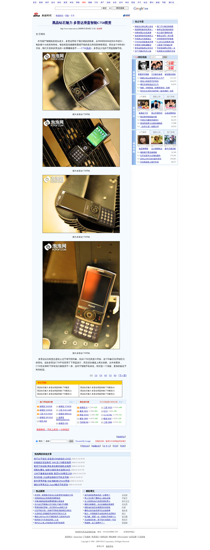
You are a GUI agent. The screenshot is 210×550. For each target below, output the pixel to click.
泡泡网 (99, 29)
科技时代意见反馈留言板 (85, 532)
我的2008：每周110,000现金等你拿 (110, 441)
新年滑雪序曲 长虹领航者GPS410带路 (52, 481)
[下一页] (123, 375)
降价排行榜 (84, 402)
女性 (115, 2)
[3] (100, 375)
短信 (145, 2)
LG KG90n (108, 415)
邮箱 (158, 2)
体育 (47, 2)
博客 (78, 2)
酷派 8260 (107, 419)
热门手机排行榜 (46, 402)
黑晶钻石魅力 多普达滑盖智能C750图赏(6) (97, 394)
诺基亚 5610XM (46, 406)
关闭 (123, 446)
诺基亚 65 (83, 407)
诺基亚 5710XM (65, 406)
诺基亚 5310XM (46, 410)
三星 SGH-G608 (65, 410)
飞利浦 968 (84, 422)
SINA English (123, 537)
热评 (88, 48)
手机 (67, 15)
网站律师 (112, 537)
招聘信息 (104, 537)
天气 (139, 2)
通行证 (171, 2)
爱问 (151, 2)
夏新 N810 (84, 411)
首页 (35, 2)
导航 (164, 2)
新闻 (41, 2)
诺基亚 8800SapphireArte (62, 418)
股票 (65, 2)
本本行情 (114, 402)
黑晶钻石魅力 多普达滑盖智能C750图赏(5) (97, 391)
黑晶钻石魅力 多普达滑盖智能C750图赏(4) (97, 387)
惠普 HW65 (84, 415)
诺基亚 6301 (63, 423)
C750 (83, 48)
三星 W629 (108, 407)
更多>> (72, 402)
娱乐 (53, 2)
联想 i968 (43, 421)
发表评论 (121, 437)
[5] (110, 375)
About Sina (78, 537)
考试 (127, 2)
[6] (115, 375)
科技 (71, 2)
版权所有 (109, 546)
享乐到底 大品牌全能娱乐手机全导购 (51, 477)
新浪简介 (68, 537)
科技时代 (59, 15)
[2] (96, 375)
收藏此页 (96, 446)
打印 (115, 446)
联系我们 (95, 537)
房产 (102, 2)
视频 (90, 2)
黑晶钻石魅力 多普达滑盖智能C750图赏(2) (54, 391)
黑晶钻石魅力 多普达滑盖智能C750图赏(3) (54, 394)
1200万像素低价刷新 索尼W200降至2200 (53, 473)
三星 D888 (108, 422)
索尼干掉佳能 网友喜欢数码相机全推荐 (52, 466)
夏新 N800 (84, 419)
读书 (121, 2)
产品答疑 (141, 537)
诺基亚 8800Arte (65, 414)
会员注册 (133, 537)
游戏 (108, 2)
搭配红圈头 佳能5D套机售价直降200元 (52, 470)
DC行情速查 (105, 402)
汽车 (96, 2)
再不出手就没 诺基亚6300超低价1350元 (52, 459)
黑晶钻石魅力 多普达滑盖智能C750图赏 (53, 387)
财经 (59, 2)
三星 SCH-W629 (46, 414)
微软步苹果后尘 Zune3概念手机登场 (51, 485)
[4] (105, 375)
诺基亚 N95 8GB (46, 417)
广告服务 (87, 537)
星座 (133, 2)
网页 (40, 441)
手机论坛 (85, 446)
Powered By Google (83, 441)
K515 (106, 411)
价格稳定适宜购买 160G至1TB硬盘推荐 (52, 462)
